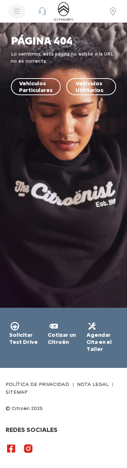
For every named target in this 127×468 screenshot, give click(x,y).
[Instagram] (28, 448)
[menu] (17, 11)
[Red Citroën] (113, 11)
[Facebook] (11, 448)
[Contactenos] (42, 11)
